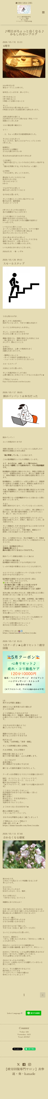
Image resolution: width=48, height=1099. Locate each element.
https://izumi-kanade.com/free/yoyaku (16, 382)
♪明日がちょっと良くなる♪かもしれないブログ (24, 33)
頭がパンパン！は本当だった (20, 396)
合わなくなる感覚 (14, 837)
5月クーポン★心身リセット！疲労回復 (24, 646)
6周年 (6, 46)
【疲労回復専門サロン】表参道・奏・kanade (24, 1071)
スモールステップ (14, 263)
